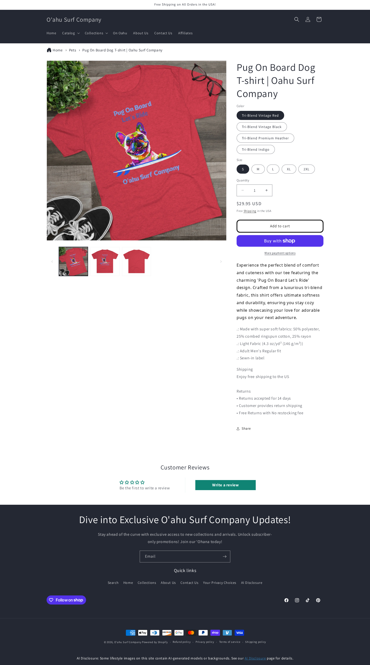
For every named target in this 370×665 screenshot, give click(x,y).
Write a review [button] (225, 485)
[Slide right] (221, 261)
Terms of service (229, 642)
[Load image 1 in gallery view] (73, 261)
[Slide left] (52, 261)
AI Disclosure (252, 582)
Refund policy (182, 642)
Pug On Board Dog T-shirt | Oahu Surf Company (122, 50)
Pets (72, 50)
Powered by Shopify (155, 642)
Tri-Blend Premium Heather (265, 138)
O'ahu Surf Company (127, 642)
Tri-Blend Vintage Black (262, 126)
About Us (168, 582)
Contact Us (189, 582)
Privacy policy (205, 642)
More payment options (280, 253)
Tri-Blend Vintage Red (260, 115)
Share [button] (246, 428)
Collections (147, 582)
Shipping (250, 211)
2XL (307, 169)
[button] (70, 33)
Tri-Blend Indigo (256, 149)
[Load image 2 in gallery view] (104, 261)
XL (289, 169)
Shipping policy (255, 642)
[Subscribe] (224, 556)
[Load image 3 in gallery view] (136, 261)
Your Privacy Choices (219, 582)
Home (57, 50)
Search (113, 582)
